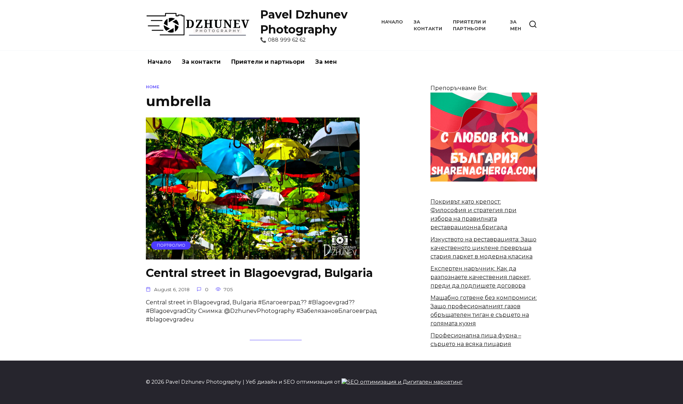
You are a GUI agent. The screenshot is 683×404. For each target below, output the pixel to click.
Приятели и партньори (268, 61)
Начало (392, 22)
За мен (326, 61)
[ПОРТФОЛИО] (253, 255)
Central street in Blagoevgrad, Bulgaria (259, 273)
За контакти (201, 61)
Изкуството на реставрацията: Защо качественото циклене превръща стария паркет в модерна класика (483, 248)
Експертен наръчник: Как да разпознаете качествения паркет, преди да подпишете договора (480, 277)
